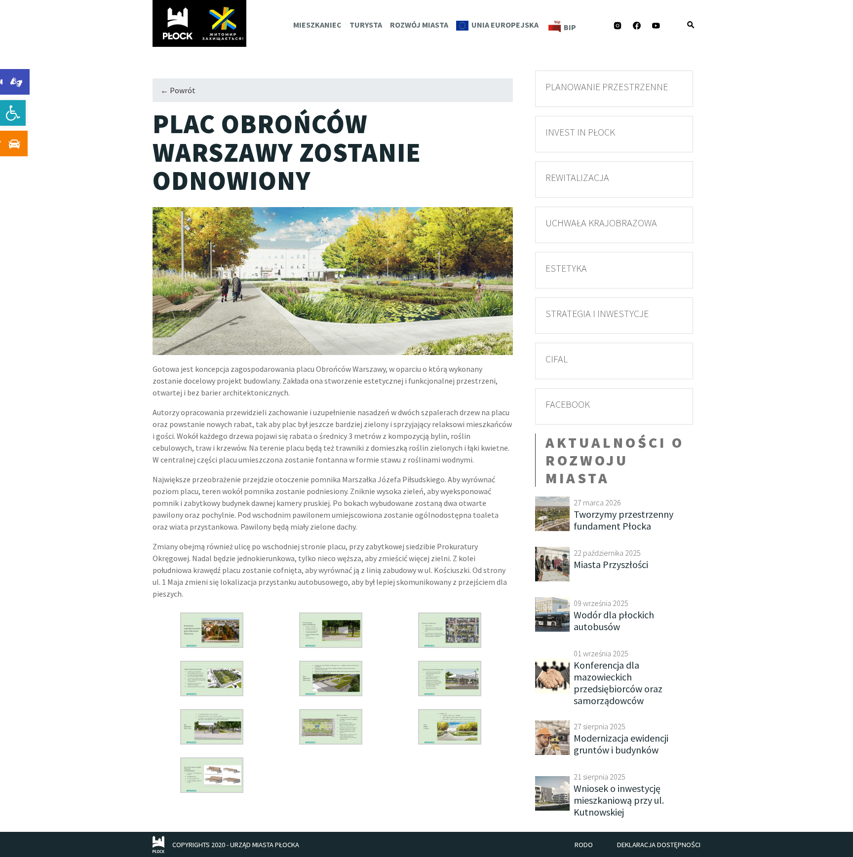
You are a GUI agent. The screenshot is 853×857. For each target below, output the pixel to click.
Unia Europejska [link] (505, 25)
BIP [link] (570, 27)
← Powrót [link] (177, 90)
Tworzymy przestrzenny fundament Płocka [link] (623, 520)
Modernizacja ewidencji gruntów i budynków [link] (621, 744)
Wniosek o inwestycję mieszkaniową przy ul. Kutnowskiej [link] (619, 800)
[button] (690, 25)
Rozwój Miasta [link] (419, 25)
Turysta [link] (365, 25)
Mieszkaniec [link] (317, 25)
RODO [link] (584, 844)
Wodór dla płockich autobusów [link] (614, 620)
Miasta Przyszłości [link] (611, 564)
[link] (13, 113)
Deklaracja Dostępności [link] (658, 844)
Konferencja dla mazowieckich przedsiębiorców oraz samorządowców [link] (618, 683)
